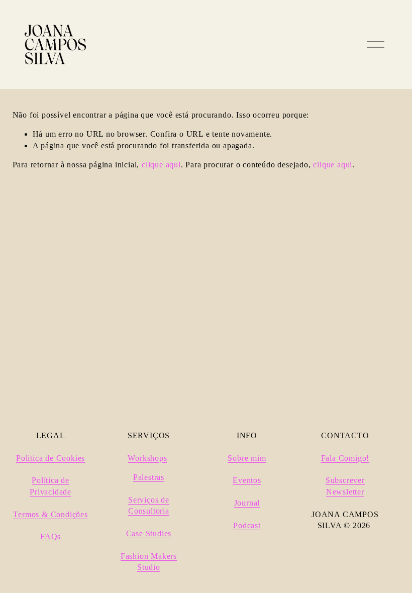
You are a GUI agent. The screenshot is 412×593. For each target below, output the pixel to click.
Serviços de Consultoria (148, 505)
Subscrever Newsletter (345, 486)
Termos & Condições (50, 514)
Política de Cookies (50, 458)
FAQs (50, 536)
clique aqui (161, 164)
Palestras (148, 477)
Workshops (147, 458)
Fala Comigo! (345, 458)
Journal (247, 503)
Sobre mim (247, 458)
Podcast (247, 525)
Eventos (247, 480)
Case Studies (149, 533)
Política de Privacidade (50, 486)
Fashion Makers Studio (149, 561)
